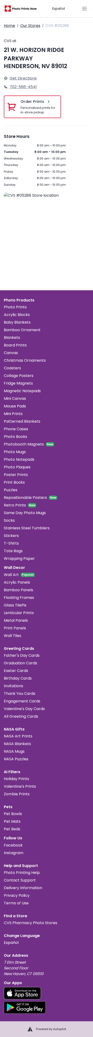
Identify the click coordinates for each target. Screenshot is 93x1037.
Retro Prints (15, 505)
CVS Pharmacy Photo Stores (30, 923)
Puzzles (10, 490)
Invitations (13, 686)
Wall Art (11, 574)
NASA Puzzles (16, 759)
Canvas (11, 353)
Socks (9, 520)
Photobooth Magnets (24, 444)
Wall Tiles (12, 635)
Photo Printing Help (22, 872)
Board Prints (15, 345)
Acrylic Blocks (17, 314)
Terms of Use (16, 903)
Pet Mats (12, 821)
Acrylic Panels (17, 582)
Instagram (13, 853)
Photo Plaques (17, 467)
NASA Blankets (17, 743)
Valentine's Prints (20, 786)
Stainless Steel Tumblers (27, 528)
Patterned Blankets (22, 421)
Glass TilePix (15, 605)
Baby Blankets (17, 322)
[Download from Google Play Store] (25, 1007)
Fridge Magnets (18, 383)
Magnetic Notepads (22, 391)
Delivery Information (23, 888)
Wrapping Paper (19, 558)
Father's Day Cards (22, 655)
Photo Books (15, 436)
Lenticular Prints (19, 613)
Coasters (12, 368)
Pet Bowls (13, 814)
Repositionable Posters (25, 497)
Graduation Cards (20, 663)
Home (9, 25)
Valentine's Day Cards (24, 708)
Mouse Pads (15, 406)
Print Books (14, 482)
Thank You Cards (19, 693)
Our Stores (30, 25)
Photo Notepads (19, 459)
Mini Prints (13, 413)
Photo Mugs (15, 452)
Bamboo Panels (18, 590)
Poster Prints (16, 474)
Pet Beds (12, 829)
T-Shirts (11, 543)
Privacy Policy (17, 895)
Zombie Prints (17, 794)
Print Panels (15, 628)
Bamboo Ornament (22, 330)
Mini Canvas (15, 398)
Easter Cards (16, 670)
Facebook (13, 845)
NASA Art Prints (18, 736)
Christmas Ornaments (25, 360)
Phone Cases (16, 429)
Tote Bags (13, 551)
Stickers (11, 535)
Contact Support (20, 880)
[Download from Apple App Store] (22, 993)
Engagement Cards (22, 701)
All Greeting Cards (21, 716)
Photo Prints (15, 307)
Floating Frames (19, 597)
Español (58, 8)
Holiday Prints (16, 779)
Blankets (12, 337)
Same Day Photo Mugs (25, 513)
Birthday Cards (18, 678)
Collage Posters (18, 375)
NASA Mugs (14, 751)
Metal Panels (16, 620)
